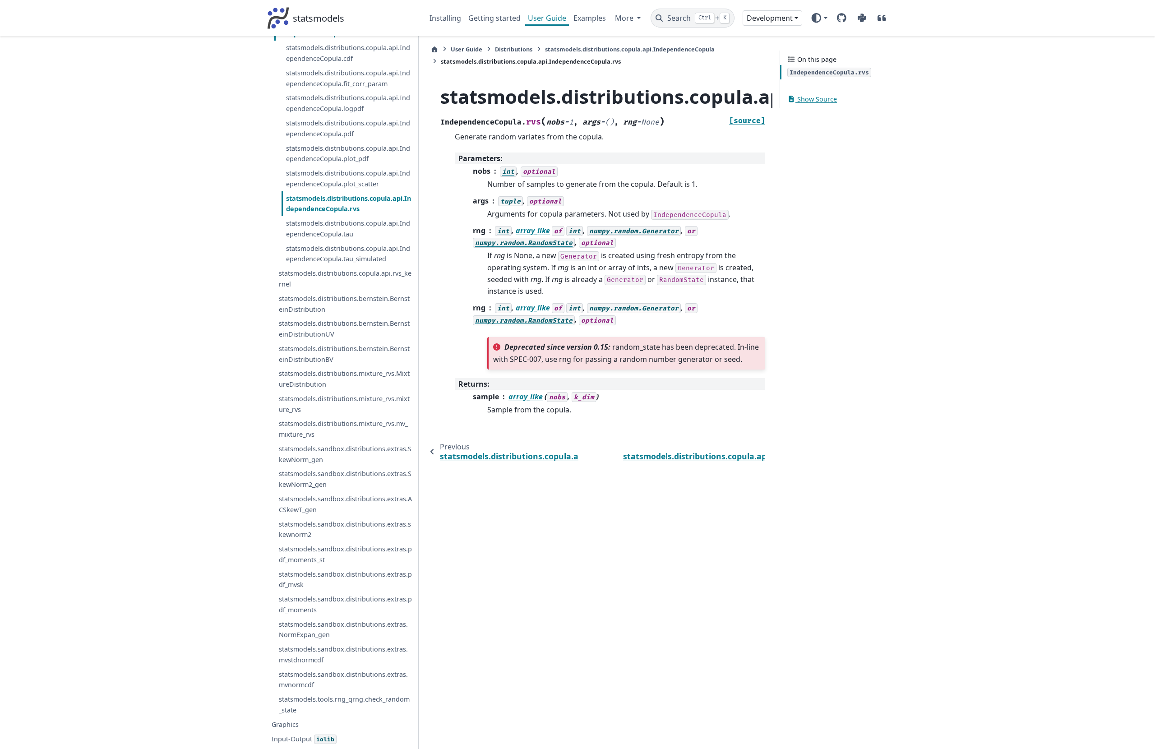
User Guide (547, 18)
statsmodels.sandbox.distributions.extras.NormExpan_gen (343, 629)
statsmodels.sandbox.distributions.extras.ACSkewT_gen (345, 504)
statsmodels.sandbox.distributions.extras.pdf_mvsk (345, 579)
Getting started (494, 18)
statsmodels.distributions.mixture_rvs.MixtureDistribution (344, 378)
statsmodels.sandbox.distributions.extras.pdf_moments (345, 604)
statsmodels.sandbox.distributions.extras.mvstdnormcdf (343, 654)
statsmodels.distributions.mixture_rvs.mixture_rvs (344, 404)
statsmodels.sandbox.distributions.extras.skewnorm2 (345, 529)
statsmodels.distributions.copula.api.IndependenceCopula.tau (348, 228)
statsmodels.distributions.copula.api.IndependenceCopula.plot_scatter (348, 178)
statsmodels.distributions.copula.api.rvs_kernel (345, 278)
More (625, 18)
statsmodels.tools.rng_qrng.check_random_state (344, 704)
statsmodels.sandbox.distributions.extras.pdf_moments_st (345, 554)
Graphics (285, 724)
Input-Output (303, 739)
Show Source (816, 99)
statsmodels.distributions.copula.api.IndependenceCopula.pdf (348, 128)
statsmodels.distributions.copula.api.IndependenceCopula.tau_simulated (348, 254)
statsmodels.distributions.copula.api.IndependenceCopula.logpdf (348, 103)
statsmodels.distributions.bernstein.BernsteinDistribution (344, 304)
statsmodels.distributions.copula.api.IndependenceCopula (630, 49)
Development (770, 18)
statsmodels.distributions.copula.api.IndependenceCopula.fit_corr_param (348, 78)
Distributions (513, 49)
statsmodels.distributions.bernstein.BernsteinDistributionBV (344, 354)
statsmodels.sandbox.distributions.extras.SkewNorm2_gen (345, 479)
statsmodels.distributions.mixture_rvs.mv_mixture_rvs (343, 429)
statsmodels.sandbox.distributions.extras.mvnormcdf (343, 679)
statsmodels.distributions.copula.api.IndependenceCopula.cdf (348, 53)
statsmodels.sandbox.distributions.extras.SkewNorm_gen (345, 454)
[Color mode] (819, 18)
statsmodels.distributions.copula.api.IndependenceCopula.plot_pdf (348, 153)
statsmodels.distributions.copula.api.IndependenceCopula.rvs (348, 203)
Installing (445, 18)
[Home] (434, 49)
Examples (589, 18)
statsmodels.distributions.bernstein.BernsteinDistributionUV (344, 328)
